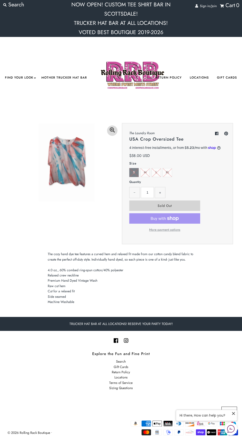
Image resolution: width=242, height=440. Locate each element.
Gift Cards (227, 77)
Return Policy (169, 77)
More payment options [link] (164, 229)
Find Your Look (19, 77)
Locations (199, 77)
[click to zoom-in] (112, 130)
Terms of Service (121, 382)
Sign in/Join (207, 6)
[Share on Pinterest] (226, 133)
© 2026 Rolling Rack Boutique (29, 432)
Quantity (135, 182)
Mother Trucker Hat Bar (64, 77)
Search (121, 361)
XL (167, 172)
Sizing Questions (121, 388)
